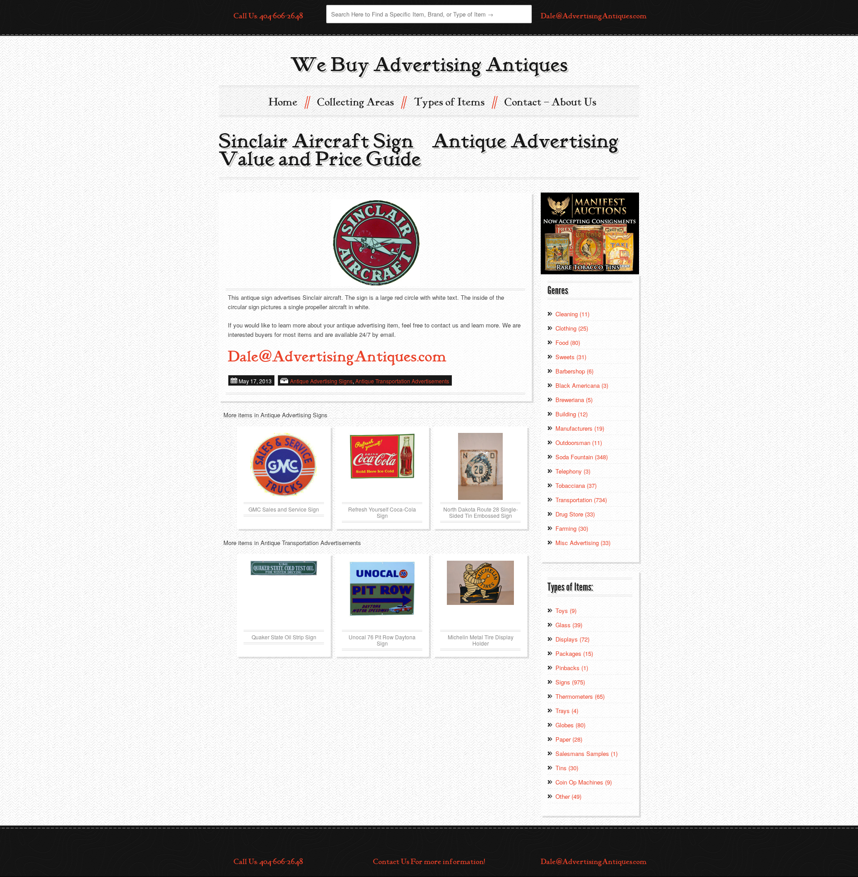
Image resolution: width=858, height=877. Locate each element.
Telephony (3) (572, 471)
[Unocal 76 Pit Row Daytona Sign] (382, 594)
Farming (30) (571, 528)
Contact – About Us (551, 102)
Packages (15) (574, 653)
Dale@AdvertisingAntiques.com (594, 16)
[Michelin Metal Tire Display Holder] (480, 594)
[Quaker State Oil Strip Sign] (284, 594)
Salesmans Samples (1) (586, 753)
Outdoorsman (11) (578, 442)
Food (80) (567, 342)
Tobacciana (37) (576, 485)
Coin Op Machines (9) (583, 782)
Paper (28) (568, 739)
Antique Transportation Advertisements (402, 381)
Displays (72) (572, 639)
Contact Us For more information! (429, 861)
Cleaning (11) (572, 314)
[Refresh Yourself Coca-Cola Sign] (382, 466)
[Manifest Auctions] (590, 232)
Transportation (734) (581, 499)
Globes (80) (570, 725)
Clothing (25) (571, 328)
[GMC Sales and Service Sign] (284, 466)
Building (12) (571, 414)
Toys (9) (565, 610)
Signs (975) (570, 682)
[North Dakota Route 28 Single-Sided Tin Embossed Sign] (480, 466)
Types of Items (455, 101)
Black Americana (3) (581, 385)
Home (289, 101)
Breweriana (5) (574, 399)
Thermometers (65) (580, 696)
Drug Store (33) (575, 514)
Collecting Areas (361, 101)
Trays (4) (566, 710)
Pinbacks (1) (571, 667)
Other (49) (568, 796)
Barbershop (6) (574, 371)
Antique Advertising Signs (321, 381)
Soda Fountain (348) (581, 457)
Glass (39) (568, 625)
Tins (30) (566, 768)
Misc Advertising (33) (582, 542)
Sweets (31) (570, 356)
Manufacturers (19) (579, 428)
